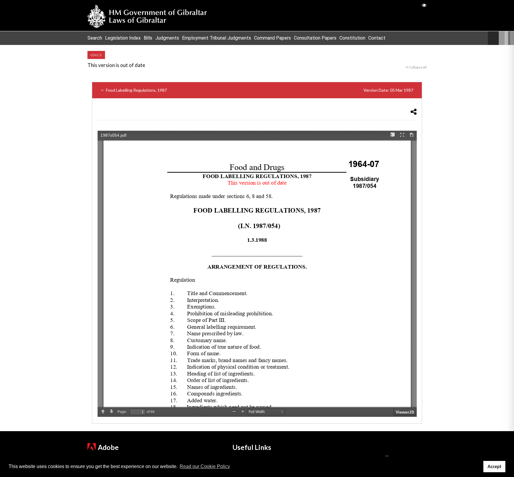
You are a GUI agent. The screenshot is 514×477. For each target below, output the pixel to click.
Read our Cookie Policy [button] (205, 466)
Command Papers (272, 38)
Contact (377, 38)
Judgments (167, 38)
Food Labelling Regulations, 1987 (259, 90)
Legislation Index (123, 38)
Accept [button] (495, 466)
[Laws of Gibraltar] (147, 15)
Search (94, 38)
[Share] (413, 111)
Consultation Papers (315, 38)
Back (97, 55)
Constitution (352, 38)
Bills (148, 38)
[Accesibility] (424, 4)
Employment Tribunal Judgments (216, 38)
